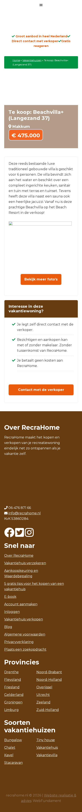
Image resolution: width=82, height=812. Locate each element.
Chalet (9, 748)
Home (16, 60)
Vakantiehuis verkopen (23, 619)
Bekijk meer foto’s (41, 279)
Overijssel (44, 687)
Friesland (12, 687)
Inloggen (12, 612)
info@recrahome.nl (24, 513)
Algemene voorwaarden (24, 634)
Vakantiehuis (47, 748)
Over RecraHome (18, 556)
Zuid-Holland (47, 710)
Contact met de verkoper (41, 390)
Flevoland (12, 680)
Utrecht (43, 695)
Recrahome (41, 23)
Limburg (11, 710)
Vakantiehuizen (31, 60)
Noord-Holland (49, 680)
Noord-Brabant (49, 672)
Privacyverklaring (19, 642)
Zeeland (43, 702)
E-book (10, 597)
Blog (8, 627)
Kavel (8, 755)
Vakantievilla (46, 755)
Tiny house (45, 740)
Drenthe (11, 672)
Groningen (13, 702)
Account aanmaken (20, 604)
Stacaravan (13, 763)
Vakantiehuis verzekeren (25, 563)
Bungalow (13, 740)
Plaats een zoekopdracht (25, 649)
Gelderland (14, 695)
